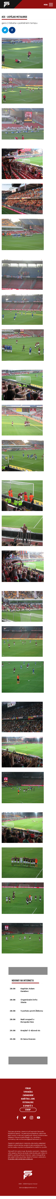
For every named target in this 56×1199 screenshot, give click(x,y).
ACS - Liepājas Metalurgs (14, 17)
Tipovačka (28, 1092)
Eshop (28, 1110)
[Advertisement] (28, 971)
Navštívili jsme (28, 1099)
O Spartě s (28, 1106)
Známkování (28, 1095)
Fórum (28, 1088)
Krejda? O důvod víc (30, 1030)
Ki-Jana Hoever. (28, 1039)
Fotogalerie (28, 1102)
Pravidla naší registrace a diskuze (20, 1159)
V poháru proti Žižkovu (32, 1011)
